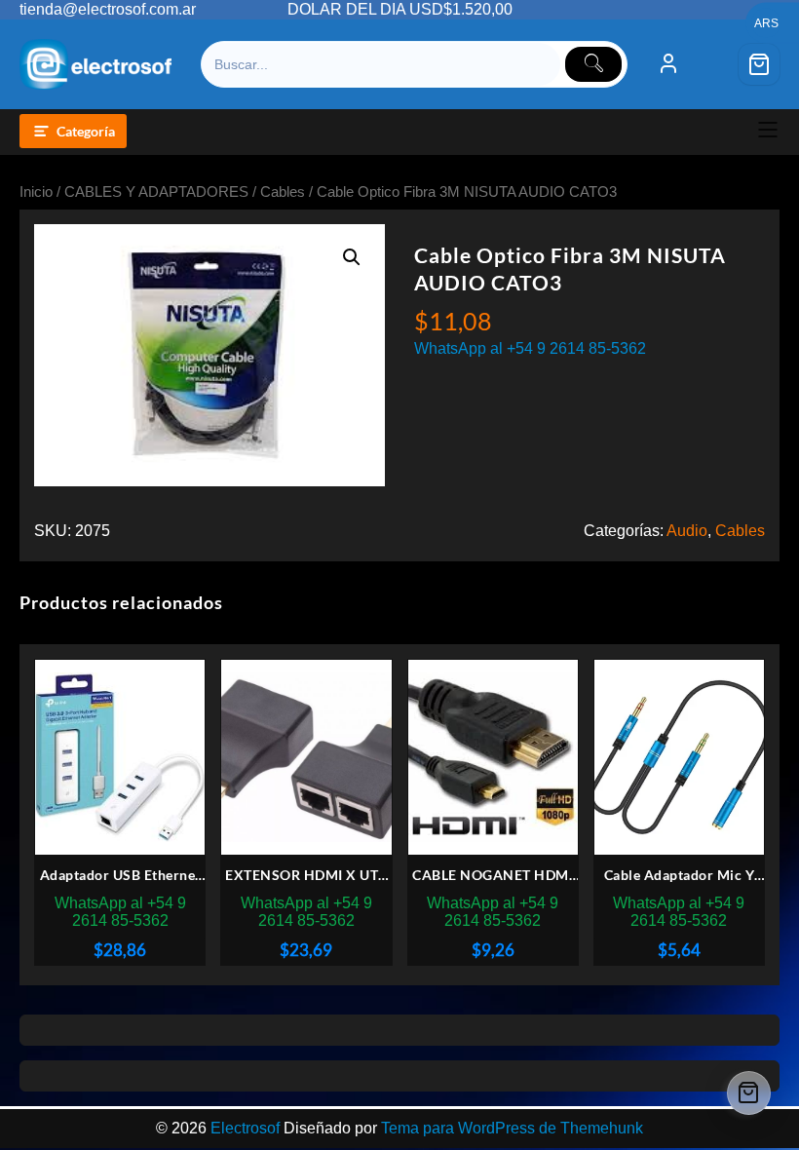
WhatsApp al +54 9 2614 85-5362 (530, 348)
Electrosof (245, 1128)
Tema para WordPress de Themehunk (512, 1128)
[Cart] (759, 64)
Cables (282, 192)
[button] (351, 257)
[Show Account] (668, 64)
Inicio (36, 192)
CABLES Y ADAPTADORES (156, 192)
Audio (686, 530)
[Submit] (593, 64)
